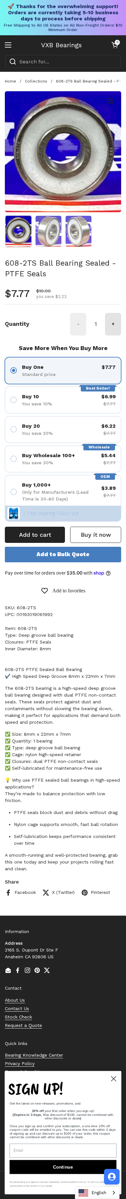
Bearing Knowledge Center (34, 1055)
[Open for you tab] (112, 1176)
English (98, 1192)
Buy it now (96, 534)
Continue (63, 1167)
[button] (114, 44)
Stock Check (18, 1016)
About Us (15, 1000)
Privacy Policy (20, 1063)
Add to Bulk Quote (63, 554)
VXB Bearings (61, 45)
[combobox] (63, 61)
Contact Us (17, 1008)
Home (10, 81)
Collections (36, 81)
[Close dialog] (114, 1078)
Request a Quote (23, 1025)
